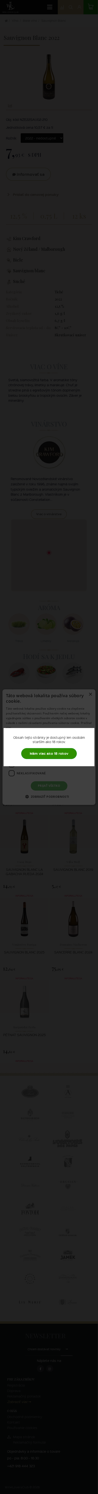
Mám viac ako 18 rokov (49, 753)
